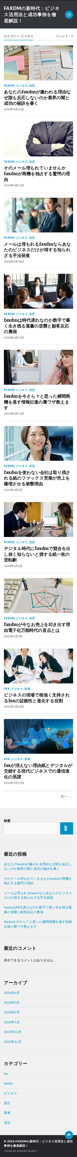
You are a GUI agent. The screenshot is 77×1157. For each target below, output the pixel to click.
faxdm (9, 85)
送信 (27, 688)
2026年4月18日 (14, 261)
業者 (7, 1112)
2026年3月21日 (14, 782)
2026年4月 (12, 993)
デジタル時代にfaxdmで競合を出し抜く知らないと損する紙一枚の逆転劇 (37, 554)
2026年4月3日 (13, 636)
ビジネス (22, 85)
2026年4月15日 (14, 337)
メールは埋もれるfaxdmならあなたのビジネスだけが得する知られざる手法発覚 (37, 249)
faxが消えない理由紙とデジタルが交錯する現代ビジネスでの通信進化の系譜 (38, 771)
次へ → (66, 796)
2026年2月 (12, 1012)
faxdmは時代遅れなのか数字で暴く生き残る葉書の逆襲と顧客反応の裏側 (37, 325)
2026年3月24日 (14, 706)
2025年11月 (13, 1042)
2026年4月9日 (13, 490)
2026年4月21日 (14, 185)
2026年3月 (12, 1002)
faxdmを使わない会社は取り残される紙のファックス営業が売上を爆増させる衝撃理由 (37, 478)
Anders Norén (27, 1151)
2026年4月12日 (14, 413)
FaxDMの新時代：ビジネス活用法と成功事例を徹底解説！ (32, 14)
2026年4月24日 (14, 109)
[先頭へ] (69, 1135)
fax (7, 688)
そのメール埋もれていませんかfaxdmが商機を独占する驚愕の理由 (37, 173)
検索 (7, 821)
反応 (32, 85)
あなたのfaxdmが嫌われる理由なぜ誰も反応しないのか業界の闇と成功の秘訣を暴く (37, 97)
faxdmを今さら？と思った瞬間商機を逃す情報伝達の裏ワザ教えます (37, 401)
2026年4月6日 (13, 566)
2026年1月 (12, 1022)
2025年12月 (13, 1032)
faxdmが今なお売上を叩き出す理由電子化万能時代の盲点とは (37, 627)
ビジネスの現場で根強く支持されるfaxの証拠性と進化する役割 (37, 697)
